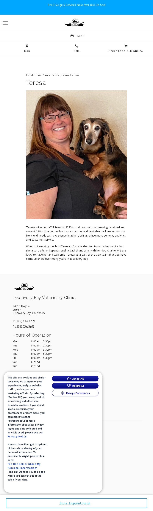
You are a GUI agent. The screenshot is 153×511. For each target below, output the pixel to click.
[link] (76, 22)
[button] (5, 22)
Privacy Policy (17, 436)
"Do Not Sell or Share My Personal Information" (24, 465)
